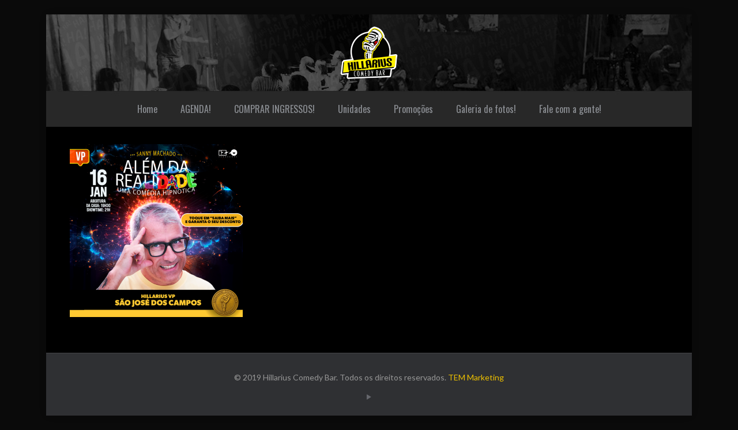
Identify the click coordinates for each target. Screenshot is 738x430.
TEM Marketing (476, 377)
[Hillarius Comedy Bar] (369, 52)
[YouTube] (369, 396)
